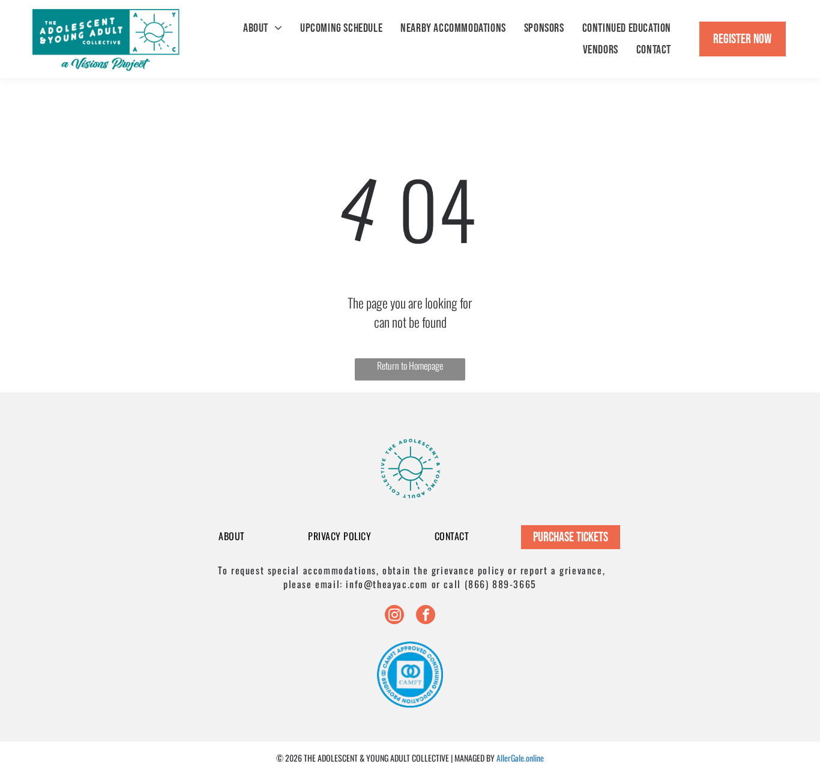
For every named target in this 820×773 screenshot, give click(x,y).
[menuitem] (262, 28)
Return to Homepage (410, 365)
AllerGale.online (520, 757)
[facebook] (425, 616)
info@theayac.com (387, 584)
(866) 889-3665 (501, 584)
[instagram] (394, 616)
